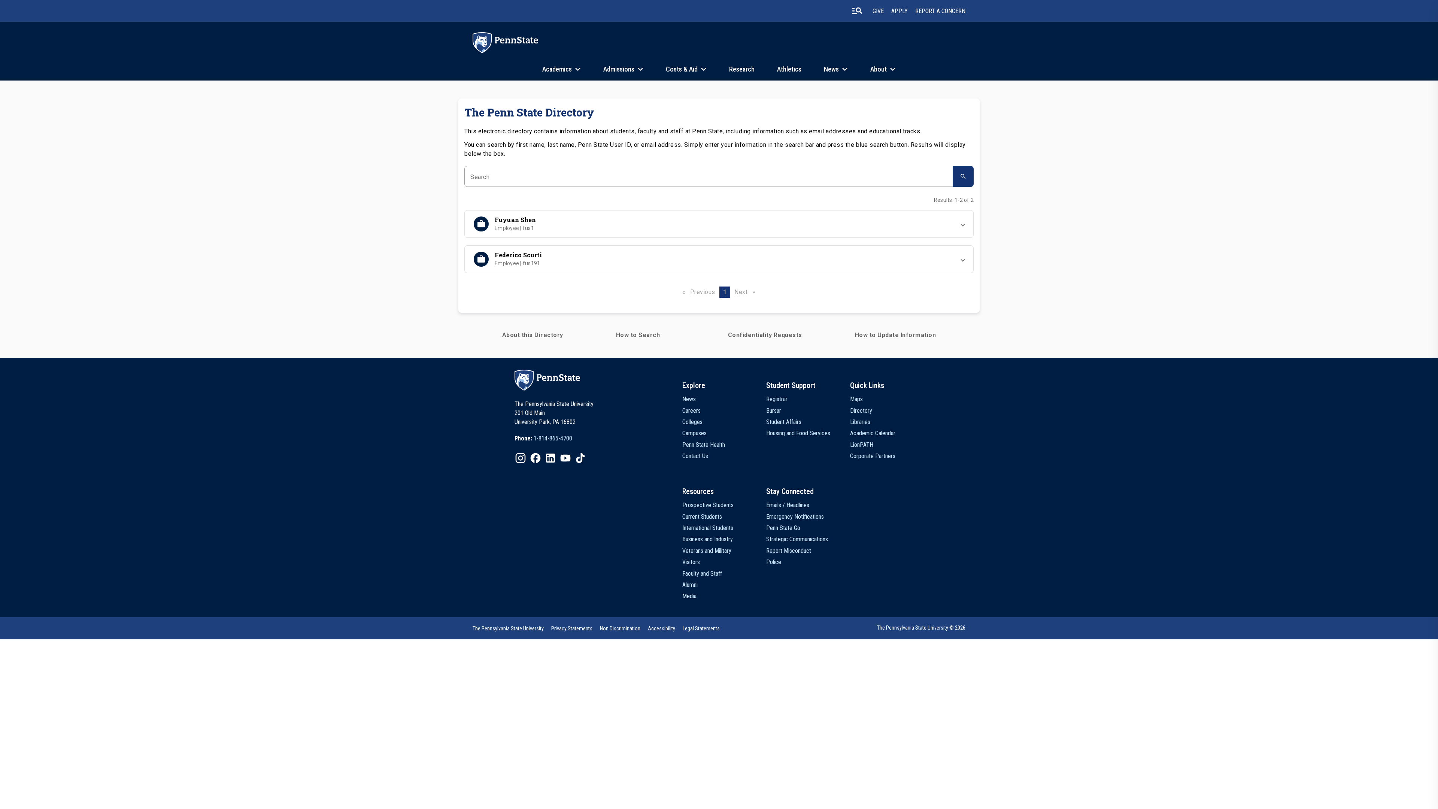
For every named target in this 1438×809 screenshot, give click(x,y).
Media (689, 596)
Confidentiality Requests (765, 335)
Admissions (618, 69)
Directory (861, 410)
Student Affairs (783, 421)
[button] (719, 223)
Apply (899, 11)
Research (742, 69)
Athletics (789, 69)
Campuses (694, 433)
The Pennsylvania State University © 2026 (921, 628)
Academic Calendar (872, 433)
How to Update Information (895, 335)
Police (773, 562)
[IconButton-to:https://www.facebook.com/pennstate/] (535, 458)
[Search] (963, 176)
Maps (856, 399)
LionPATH (861, 444)
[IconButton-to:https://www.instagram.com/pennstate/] (521, 458)
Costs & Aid (682, 69)
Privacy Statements (571, 628)
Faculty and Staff (702, 573)
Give (878, 11)
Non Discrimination (620, 628)
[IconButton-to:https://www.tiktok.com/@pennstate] (580, 458)
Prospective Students (708, 505)
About (878, 69)
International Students (707, 527)
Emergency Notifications (795, 516)
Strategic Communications (797, 539)
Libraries (860, 421)
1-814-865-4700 (553, 438)
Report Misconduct (788, 550)
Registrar (777, 399)
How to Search (638, 335)
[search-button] (857, 11)
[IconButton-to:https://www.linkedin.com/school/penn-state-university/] (550, 458)
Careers (691, 410)
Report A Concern (940, 11)
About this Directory (532, 335)
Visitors (691, 562)
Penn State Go (783, 527)
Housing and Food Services (798, 433)
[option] (543, 438)
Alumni (690, 584)
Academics (557, 69)
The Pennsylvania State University (508, 628)
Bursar (773, 410)
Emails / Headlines (787, 505)
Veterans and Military (706, 550)
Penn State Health (703, 444)
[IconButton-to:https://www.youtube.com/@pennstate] (565, 458)
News (831, 69)
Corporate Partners (872, 456)
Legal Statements (701, 628)
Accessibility (661, 628)
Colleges (692, 421)
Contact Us (695, 456)
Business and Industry (707, 539)
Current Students (702, 516)
